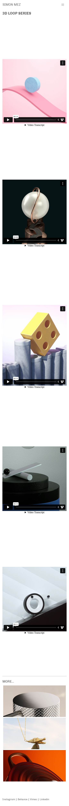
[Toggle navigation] (62, 4)
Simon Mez (12, 4)
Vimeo (33, 799)
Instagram (8, 799)
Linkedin (44, 799)
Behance (22, 799)
